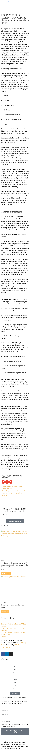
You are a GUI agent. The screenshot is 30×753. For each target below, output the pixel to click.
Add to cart (6, 573)
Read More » (4, 626)
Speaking (15, 672)
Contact (15, 688)
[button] (3, 482)
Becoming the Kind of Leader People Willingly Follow (13, 633)
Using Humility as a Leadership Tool (13, 628)
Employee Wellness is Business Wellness (14, 624)
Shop (15, 685)
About (15, 669)
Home (15, 666)
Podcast (15, 676)
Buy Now (5, 611)
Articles (15, 679)
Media (15, 682)
